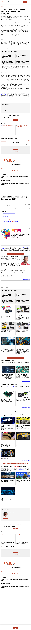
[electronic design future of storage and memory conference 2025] (8, 475)
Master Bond (3, 168)
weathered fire (7, 273)
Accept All (15, 628)
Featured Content (6, 214)
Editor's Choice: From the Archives (12, 221)
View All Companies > (15, 170)
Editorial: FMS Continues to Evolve (9, 213)
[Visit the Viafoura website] (28, 144)
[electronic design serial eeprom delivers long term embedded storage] (22, 369)
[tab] (3, 140)
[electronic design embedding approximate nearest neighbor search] (8, 491)
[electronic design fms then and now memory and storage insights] (23, 420)
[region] (15, 143)
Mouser (17, 167)
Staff (2, 19)
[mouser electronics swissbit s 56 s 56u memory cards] (23, 395)
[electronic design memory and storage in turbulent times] (8, 309)
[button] (1, 2)
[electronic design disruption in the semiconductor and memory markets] (8, 436)
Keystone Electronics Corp (5, 167)
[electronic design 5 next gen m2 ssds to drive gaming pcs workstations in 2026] (23, 309)
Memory (2, 194)
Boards (2, 6)
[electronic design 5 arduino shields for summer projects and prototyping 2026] (8, 326)
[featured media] (8, 453)
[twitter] (15, 22)
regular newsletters (21, 469)
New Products (5, 216)
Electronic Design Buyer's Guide (8, 386)
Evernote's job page (8, 96)
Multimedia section (12, 266)
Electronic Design (13, 203)
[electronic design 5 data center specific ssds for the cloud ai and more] (23, 326)
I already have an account (15, 151)
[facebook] (12, 22)
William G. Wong (3, 203)
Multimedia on (8, 219)
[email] (18, 22)
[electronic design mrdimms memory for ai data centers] (8, 420)
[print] (29, 22)
